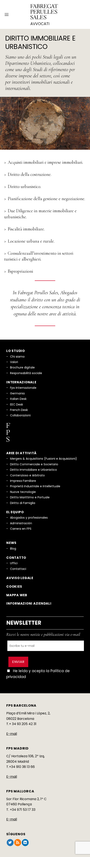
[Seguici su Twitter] (10, 842)
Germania (17, 393)
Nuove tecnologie (23, 492)
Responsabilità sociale (26, 373)
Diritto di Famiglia (22, 503)
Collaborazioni (20, 415)
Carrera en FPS (20, 529)
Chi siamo (17, 356)
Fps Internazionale (23, 388)
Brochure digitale (22, 367)
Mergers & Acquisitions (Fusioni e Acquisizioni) (43, 459)
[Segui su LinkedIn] (25, 842)
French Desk (19, 410)
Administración (21, 523)
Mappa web (16, 595)
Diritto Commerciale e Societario (34, 464)
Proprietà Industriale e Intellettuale (35, 486)
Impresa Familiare (23, 481)
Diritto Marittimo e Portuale (30, 497)
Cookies (14, 586)
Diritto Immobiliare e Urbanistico (33, 470)
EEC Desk (16, 404)
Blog (13, 548)
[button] (6, 14)
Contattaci (18, 569)
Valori (14, 362)
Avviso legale (19, 578)
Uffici (14, 563)
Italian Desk (18, 399)
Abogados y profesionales (29, 517)
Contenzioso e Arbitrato (27, 475)
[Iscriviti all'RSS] (17, 842)
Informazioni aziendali (28, 603)
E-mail (11, 733)
